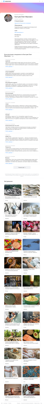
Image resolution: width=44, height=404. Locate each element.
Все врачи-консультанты (19, 14)
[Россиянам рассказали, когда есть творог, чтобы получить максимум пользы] (31, 211)
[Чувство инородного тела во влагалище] (31, 356)
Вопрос (7, 158)
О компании (5, 403)
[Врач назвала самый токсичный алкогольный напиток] (31, 283)
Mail (2, 403)
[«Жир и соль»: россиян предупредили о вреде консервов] (12, 301)
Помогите (8, 147)
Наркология (17, 23)
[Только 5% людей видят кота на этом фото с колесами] (31, 374)
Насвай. (7, 114)
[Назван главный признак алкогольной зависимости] (31, 392)
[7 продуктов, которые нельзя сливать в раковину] (12, 356)
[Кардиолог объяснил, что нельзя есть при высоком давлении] (12, 265)
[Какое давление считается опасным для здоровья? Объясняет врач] (12, 211)
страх (7, 104)
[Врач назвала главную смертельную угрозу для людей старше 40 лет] (31, 338)
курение (7, 61)
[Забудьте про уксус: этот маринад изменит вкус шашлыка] (31, 320)
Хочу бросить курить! (11, 82)
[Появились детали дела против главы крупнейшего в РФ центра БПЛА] (12, 392)
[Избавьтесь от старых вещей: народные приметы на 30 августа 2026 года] (12, 283)
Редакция (18, 403)
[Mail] (4, 1)
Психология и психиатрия (25, 23)
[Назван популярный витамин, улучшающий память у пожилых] (12, 338)
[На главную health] (8, 1)
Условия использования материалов (27, 403)
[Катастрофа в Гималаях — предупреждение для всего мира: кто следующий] (12, 193)
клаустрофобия (9, 71)
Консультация (9, 93)
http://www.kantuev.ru (19, 32)
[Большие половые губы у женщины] (31, 265)
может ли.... (8, 136)
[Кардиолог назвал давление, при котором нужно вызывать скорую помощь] (12, 320)
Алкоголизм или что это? (12, 125)
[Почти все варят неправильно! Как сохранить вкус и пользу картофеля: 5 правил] (31, 301)
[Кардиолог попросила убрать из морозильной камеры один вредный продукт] (12, 229)
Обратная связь (37, 403)
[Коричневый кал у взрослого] (12, 374)
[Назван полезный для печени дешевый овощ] (12, 247)
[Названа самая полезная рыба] (31, 193)
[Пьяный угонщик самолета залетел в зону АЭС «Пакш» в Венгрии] (31, 247)
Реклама (9, 403)
